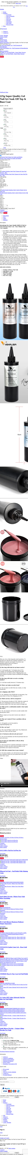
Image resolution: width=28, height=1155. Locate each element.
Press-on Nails (9, 24)
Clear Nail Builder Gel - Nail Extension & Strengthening (14, 48)
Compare (5, 1121)
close (1, 1126)
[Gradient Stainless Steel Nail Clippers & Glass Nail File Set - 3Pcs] (14, 172)
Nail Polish (9, 22)
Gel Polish (8, 14)
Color (1, 128)
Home (1, 42)
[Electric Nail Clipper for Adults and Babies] (11, 157)
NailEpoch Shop (4, 92)
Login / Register (7, 1122)
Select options (11, 1148)
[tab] (15, 215)
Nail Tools (8, 23)
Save (3, 56)
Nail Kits (8, 20)
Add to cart (3, 152)
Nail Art (8, 17)
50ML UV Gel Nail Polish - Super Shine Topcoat (12, 54)
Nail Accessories (10, 16)
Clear (4, 147)
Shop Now (18, 3)
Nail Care (8, 19)
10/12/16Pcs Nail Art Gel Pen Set (10, 850)
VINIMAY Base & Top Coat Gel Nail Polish (14, 974)
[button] (4, 855)
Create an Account (4, 1138)
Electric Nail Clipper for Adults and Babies (10, 158)
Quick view (3, 844)
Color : (1, 161)
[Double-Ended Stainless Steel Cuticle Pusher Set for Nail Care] (14, 191)
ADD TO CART (4, 208)
